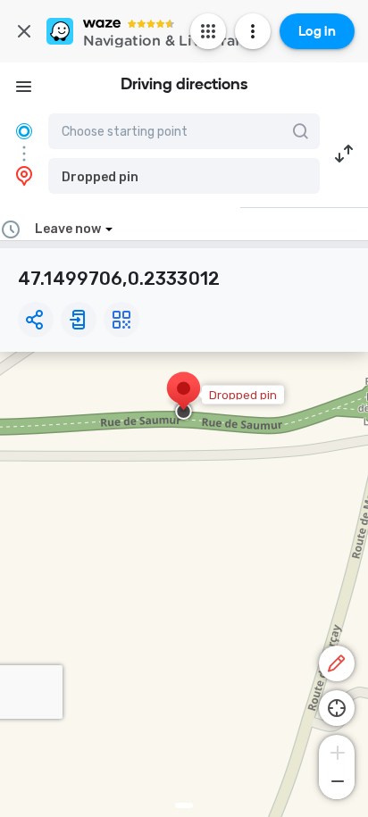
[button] (184, 176)
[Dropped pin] (183, 397)
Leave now (68, 229)
